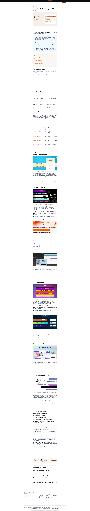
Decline (53, 508)
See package (49, 0)
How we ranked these (37, 58)
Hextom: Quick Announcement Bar (37, 129)
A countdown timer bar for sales (45, 429)
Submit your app (53, 460)
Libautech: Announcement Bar (36, 144)
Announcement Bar (40, 495)
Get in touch (64, 2)
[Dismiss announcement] (65, 0)
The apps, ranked (37, 61)
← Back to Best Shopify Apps (36, 6)
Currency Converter (40, 496)
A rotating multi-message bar (37, 431)
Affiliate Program (48, 497)
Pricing (44, 2)
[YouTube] (27, 496)
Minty (39, 498)
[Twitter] (25, 496)
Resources (33, 2)
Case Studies (40, 2)
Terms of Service (62, 494)
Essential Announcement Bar (36, 131)
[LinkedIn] (28, 496)
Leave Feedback (55, 494)
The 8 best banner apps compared (39, 60)
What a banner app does (38, 55)
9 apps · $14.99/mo (59, 2)
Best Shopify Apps (48, 494)
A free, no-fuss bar (44, 431)
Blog (37, 2)
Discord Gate (39, 497)
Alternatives (47, 495)
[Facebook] (24, 496)
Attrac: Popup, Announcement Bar (37, 136)
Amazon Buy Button (40, 494)
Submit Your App (55, 495)
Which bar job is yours (37, 57)
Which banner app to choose (38, 63)
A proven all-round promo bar (37, 429)
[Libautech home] (25, 2)
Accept (56, 508)
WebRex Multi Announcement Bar (37, 140)
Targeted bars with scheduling (51, 431)
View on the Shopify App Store (50, 171)
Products (30, 2)
